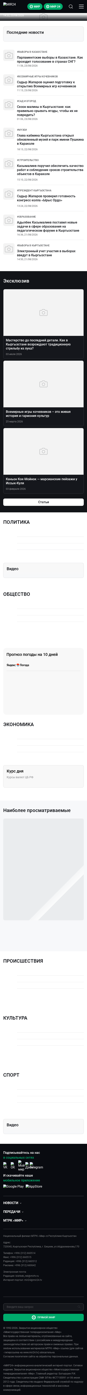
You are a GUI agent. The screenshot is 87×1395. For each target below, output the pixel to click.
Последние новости (25, 32)
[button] (12, 1203)
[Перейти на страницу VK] (6, 1165)
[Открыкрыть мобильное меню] (81, 6)
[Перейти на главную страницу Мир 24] (9, 6)
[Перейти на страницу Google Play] (13, 1189)
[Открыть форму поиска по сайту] (71, 6)
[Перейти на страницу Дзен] (29, 1165)
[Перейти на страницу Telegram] (36, 1165)
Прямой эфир (46, 1317)
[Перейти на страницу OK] (14, 1165)
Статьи (43, 502)
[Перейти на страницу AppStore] (34, 1189)
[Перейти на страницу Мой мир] (21, 1165)
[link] (32, 52)
